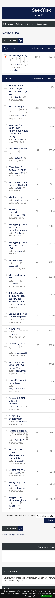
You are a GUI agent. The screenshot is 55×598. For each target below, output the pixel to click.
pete (17, 406)
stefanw (18, 251)
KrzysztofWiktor (16, 388)
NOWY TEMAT (10, 40)
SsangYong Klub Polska (14, 23)
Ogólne (30, 23)
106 (26, 58)
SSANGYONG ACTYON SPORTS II (18, 168)
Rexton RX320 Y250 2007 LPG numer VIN (16, 365)
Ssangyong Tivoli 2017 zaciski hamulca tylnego (18, 227)
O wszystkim (16, 68)
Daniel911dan (21, 421)
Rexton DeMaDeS (18, 430)
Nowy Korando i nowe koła (17, 381)
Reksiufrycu (20, 370)
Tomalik (18, 304)
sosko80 (19, 172)
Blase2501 (19, 460)
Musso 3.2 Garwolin (14, 211)
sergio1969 (20, 115)
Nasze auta (42, 23)
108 (26, 61)
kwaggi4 (12, 505)
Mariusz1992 (21, 200)
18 (21, 109)
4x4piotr (18, 97)
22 (18, 434)
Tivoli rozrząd (16, 197)
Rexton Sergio (16, 106)
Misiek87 (13, 283)
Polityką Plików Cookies (10, 594)
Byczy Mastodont (18, 148)
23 (21, 434)
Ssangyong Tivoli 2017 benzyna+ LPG (18, 245)
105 (22, 58)
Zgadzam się (46, 596)
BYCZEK (18, 157)
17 (18, 109)
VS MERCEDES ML (18, 470)
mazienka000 (21, 352)
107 (22, 61)
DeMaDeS (19, 440)
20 (27, 109)
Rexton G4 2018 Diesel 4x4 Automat (17, 400)
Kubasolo (19, 488)
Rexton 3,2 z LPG (17, 343)
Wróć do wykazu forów (14, 534)
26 (27, 437)
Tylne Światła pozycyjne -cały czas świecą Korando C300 (17, 297)
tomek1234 (20, 215)
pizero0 (12, 334)
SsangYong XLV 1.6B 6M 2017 (17, 484)
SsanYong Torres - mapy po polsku (18, 315)
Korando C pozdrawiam (15, 417)
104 (18, 58)
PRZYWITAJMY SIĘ (18, 55)
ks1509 (18, 188)
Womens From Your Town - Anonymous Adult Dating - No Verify (18, 130)
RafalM (18, 233)
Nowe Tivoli (15, 328)
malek (17, 64)
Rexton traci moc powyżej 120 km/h (18, 184)
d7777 (17, 319)
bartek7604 (14, 265)
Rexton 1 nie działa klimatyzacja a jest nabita (17, 453)
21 (27, 112)
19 (24, 109)
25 (27, 434)
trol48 (17, 473)
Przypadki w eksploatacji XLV (17, 499)
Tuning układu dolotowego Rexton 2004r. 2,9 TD (18, 90)
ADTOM (18, 139)
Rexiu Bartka (16, 260)
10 (27, 155)
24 (24, 434)
